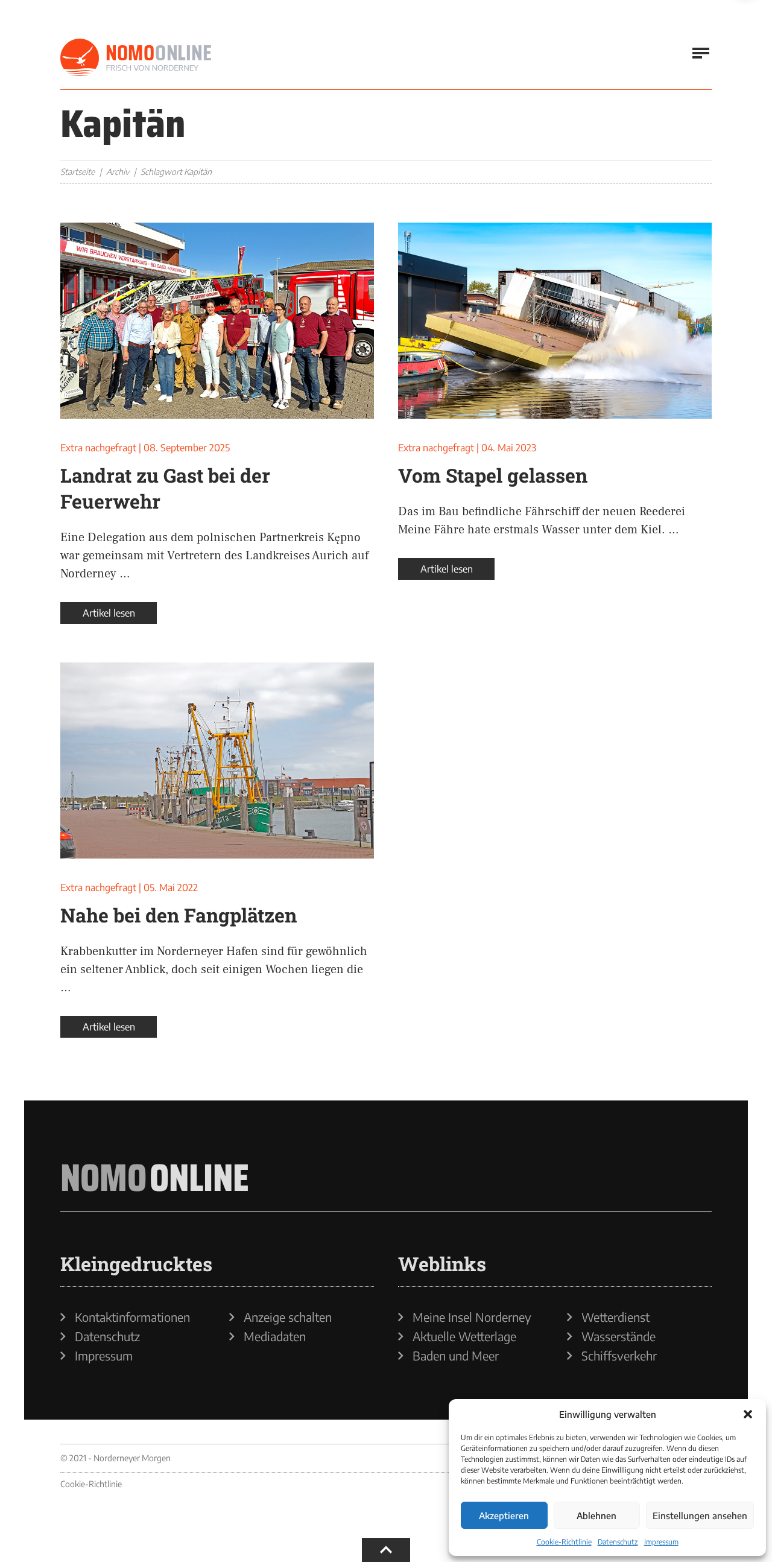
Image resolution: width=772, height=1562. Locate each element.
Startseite (77, 172)
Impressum (661, 1541)
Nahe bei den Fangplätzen (178, 915)
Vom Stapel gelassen (492, 475)
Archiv (117, 172)
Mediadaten (275, 1336)
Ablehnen (596, 1515)
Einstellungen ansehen (700, 1515)
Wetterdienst (615, 1317)
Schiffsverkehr (619, 1356)
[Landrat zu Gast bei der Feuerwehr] (217, 321)
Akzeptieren (504, 1515)
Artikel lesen (109, 613)
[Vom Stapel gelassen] (555, 321)
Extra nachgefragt (98, 448)
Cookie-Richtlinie (564, 1541)
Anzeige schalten (288, 1317)
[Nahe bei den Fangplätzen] (217, 760)
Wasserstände (618, 1336)
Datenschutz (618, 1541)
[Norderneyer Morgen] (135, 58)
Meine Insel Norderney (472, 1317)
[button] (748, 1414)
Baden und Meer (456, 1356)
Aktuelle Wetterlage (464, 1336)
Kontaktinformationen (132, 1317)
